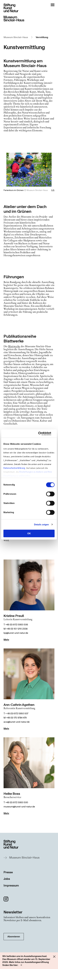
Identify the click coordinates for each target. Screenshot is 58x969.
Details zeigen (41, 524)
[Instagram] (6, 899)
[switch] (50, 494)
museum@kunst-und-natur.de (19, 806)
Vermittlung (42, 37)
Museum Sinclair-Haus (16, 37)
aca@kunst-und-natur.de (17, 722)
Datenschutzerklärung (14, 468)
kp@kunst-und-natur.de (16, 633)
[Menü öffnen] (52, 5)
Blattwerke (14, 346)
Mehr (6, 639)
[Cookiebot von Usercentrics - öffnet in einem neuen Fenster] (42, 434)
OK (29, 533)
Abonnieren (13, 936)
